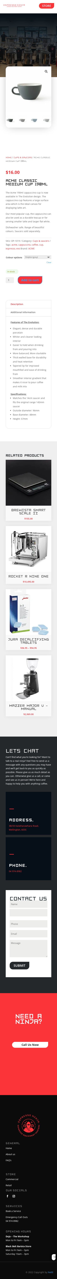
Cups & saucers (23, 158)
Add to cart (30, 280)
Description (17, 304)
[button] (46, 71)
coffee (35, 244)
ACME (31, 248)
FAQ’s (8, 1160)
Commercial (12, 1179)
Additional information (23, 312)
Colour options (14, 257)
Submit (19, 965)
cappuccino (24, 244)
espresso (10, 248)
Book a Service (13, 1211)
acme (14, 244)
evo (18, 248)
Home (9, 158)
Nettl (50, 1272)
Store (46, 6)
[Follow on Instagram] (13, 1196)
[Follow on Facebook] (7, 1196)
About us (10, 1154)
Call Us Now (30, 1045)
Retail (9, 1185)
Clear (49, 262)
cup (41, 244)
